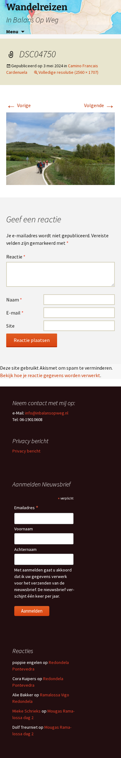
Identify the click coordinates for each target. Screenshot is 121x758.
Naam (14, 299)
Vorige (18, 105)
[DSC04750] (60, 148)
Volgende (99, 105)
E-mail (15, 313)
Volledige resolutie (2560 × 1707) (68, 72)
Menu (12, 31)
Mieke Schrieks (26, 711)
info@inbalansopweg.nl (46, 413)
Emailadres (26, 508)
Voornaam (23, 529)
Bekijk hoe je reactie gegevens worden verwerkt (50, 375)
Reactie (15, 256)
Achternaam (25, 549)
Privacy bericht (26, 451)
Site (10, 326)
